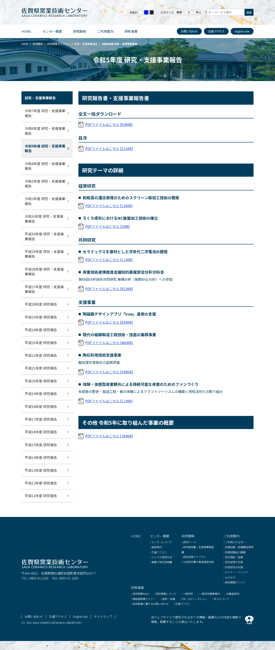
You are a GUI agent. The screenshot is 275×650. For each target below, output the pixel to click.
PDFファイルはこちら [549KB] (109, 371)
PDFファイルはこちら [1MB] (107, 226)
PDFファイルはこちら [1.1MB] (109, 259)
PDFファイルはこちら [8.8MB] (109, 124)
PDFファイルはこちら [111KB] (109, 148)
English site (242, 31)
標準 (179, 12)
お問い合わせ (189, 31)
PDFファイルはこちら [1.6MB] (109, 205)
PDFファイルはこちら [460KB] (109, 342)
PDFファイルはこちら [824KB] (109, 322)
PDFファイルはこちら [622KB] (109, 288)
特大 (198, 12)
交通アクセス (216, 31)
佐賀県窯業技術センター (54, 12)
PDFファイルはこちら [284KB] (109, 435)
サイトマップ (103, 616)
